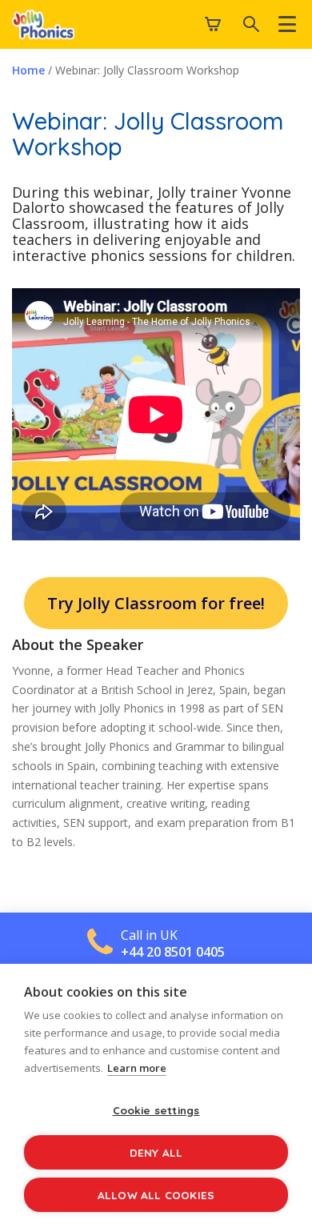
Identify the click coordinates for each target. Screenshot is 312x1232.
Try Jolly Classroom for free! (156, 603)
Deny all (156, 1152)
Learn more (136, 1068)
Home (28, 70)
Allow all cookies (156, 1195)
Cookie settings (156, 1110)
